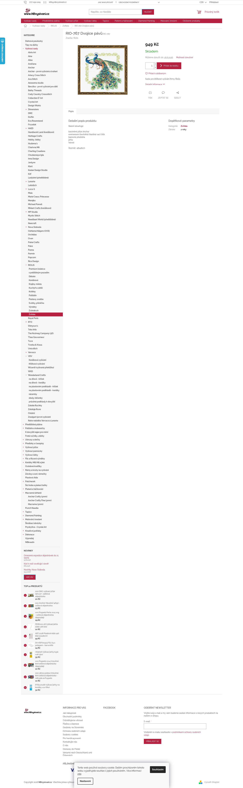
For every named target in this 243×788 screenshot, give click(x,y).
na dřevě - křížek (36, 379)
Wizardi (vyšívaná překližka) (41, 367)
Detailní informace (153, 84)
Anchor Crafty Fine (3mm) (39, 500)
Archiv (29, 577)
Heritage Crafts (35, 136)
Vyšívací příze (31, 447)
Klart (30, 166)
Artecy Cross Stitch (37, 75)
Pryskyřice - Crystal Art (36, 527)
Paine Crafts (33, 242)
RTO (30, 322)
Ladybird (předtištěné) (38, 178)
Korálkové (33, 280)
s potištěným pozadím (39, 272)
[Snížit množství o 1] (155, 67)
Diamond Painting (33, 515)
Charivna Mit (34, 147)
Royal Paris (33, 318)
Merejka (31, 200)
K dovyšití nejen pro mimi (36, 432)
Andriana (32, 64)
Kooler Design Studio (37, 170)
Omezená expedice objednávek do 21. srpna (41, 557)
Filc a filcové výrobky (35, 458)
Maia (30, 193)
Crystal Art (33, 102)
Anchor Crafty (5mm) (37, 496)
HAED (30, 128)
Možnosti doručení (184, 57)
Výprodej (29, 538)
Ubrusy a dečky (32, 439)
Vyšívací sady (31, 48)
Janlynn (31, 162)
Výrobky (33, 307)
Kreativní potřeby (33, 531)
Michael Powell (35, 204)
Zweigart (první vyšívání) (39, 417)
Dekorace (29, 534)
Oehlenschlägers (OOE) (39, 231)
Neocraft (32, 223)
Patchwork (30, 481)
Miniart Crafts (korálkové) (39, 208)
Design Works (34, 105)
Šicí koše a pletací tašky (36, 485)
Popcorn (32, 257)
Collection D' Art (35, 98)
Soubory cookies (70, 734)
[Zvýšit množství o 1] (155, 64)
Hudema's (33, 143)
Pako (30, 246)
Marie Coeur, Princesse (38, 197)
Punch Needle (31, 508)
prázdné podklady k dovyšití (42, 402)
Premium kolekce (37, 269)
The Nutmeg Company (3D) (40, 333)
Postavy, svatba (36, 299)
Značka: (72, 38)
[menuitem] (30, 21)
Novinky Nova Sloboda (34, 570)
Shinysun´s (33, 326)
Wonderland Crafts (37, 375)
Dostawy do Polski (71, 749)
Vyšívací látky (31, 455)
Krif (29, 174)
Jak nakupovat (105, 2)
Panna (31, 250)
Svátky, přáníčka (36, 303)
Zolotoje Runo (34, 409)
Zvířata (32, 314)
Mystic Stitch (34, 215)
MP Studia (33, 212)
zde (79, 774)
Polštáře (32, 295)
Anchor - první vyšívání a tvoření (42, 71)
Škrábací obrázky (33, 523)
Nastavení (85, 781)
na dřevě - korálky (37, 383)
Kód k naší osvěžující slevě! (36, 564)
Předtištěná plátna (33, 424)
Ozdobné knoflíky (33, 466)
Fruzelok (32, 124)
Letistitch (32, 185)
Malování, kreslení (33, 519)
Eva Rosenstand (35, 121)
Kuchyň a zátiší (36, 288)
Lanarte (31, 181)
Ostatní (31, 413)
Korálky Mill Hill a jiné (35, 462)
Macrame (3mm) (35, 504)
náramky (33, 394)
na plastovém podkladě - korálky (44, 390)
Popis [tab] (71, 111)
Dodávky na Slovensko (73, 727)
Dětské (32, 276)
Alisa (30, 60)
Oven (30, 238)
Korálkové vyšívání (37, 360)
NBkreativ (29, 542)
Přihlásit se (152, 741)
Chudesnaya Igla (36, 155)
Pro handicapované (72, 738)
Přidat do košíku (171, 66)
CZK (202, 2)
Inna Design (33, 159)
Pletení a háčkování (34, 489)
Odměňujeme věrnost (73, 720)
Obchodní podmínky (129, 2)
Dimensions (33, 109)
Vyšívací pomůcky (33, 451)
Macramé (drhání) (33, 493)
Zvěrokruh (33, 310)
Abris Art (32, 52)
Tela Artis (32, 329)
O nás (65, 745)
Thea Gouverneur (36, 337)
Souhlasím (158, 769)
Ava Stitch (32, 79)
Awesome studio (35, 83)
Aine (30, 56)
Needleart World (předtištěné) (42, 219)
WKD (30, 371)
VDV (30, 356)
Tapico (28, 512)
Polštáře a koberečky (35, 428)
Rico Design (33, 261)
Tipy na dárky (31, 45)
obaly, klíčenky (36, 398)
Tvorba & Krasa (35, 345)
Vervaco (32, 352)
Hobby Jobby (34, 140)
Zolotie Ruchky (35, 405)
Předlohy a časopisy (34, 443)
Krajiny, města (35, 284)
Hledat (148, 12)
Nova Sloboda (34, 227)
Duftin (31, 117)
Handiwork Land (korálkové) (41, 132)
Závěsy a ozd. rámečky (36, 474)
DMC (30, 113)
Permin (31, 253)
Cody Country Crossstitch (40, 94)
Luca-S (31, 189)
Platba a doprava (71, 724)
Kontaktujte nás (70, 742)
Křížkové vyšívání (37, 364)
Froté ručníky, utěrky (34, 436)
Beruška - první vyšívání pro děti (43, 86)
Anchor (31, 67)
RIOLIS (31, 265)
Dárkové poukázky (34, 41)
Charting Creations (36, 151)
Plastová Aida (31, 477)
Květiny (32, 291)
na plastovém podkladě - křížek (43, 386)
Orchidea (32, 234)
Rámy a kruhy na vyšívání (37, 470)
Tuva (30, 341)
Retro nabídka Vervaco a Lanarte (43, 421)
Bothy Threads (35, 90)
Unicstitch (32, 348)
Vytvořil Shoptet (211, 782)
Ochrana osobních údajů (74, 731)
